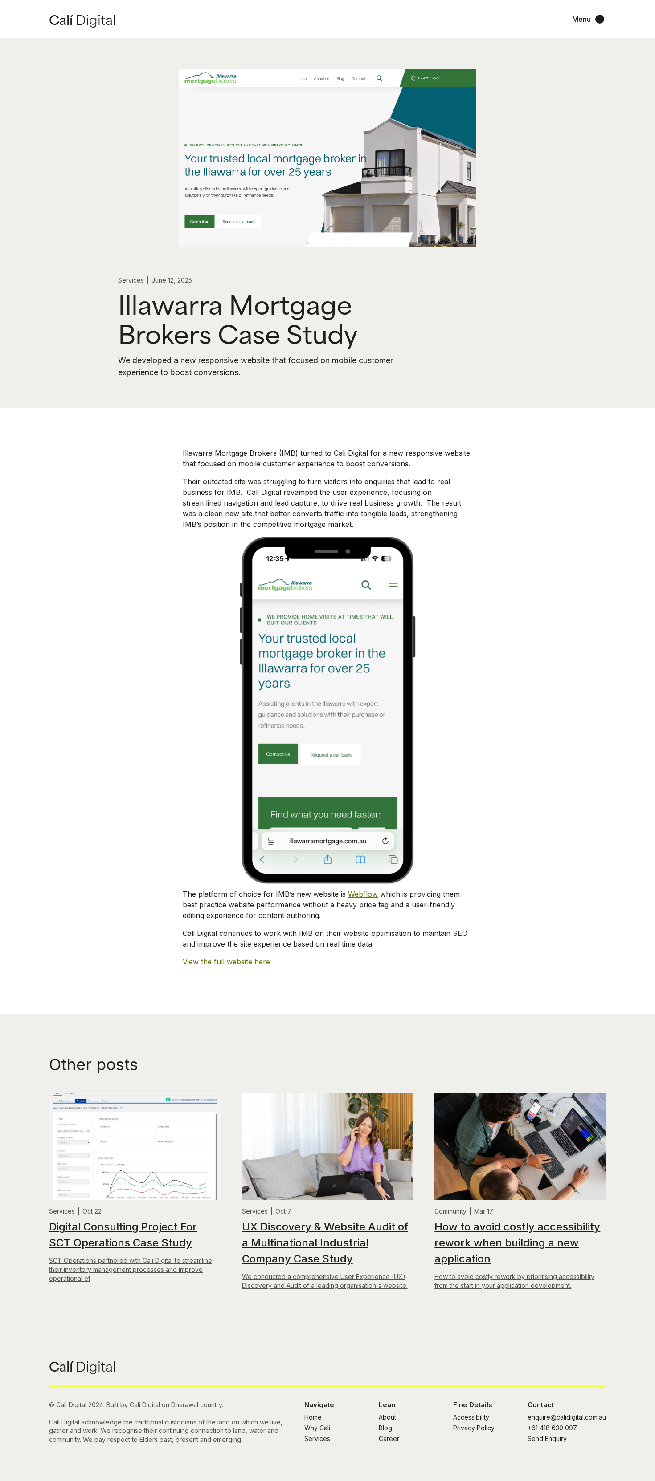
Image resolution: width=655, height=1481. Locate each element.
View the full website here (226, 961)
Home (313, 1417)
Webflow (363, 894)
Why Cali (317, 1428)
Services (317, 1438)
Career (389, 1438)
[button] (589, 19)
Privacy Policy (474, 1428)
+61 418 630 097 (552, 1428)
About (387, 1417)
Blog (385, 1428)
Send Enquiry (547, 1438)
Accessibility (471, 1417)
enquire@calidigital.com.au (567, 1417)
